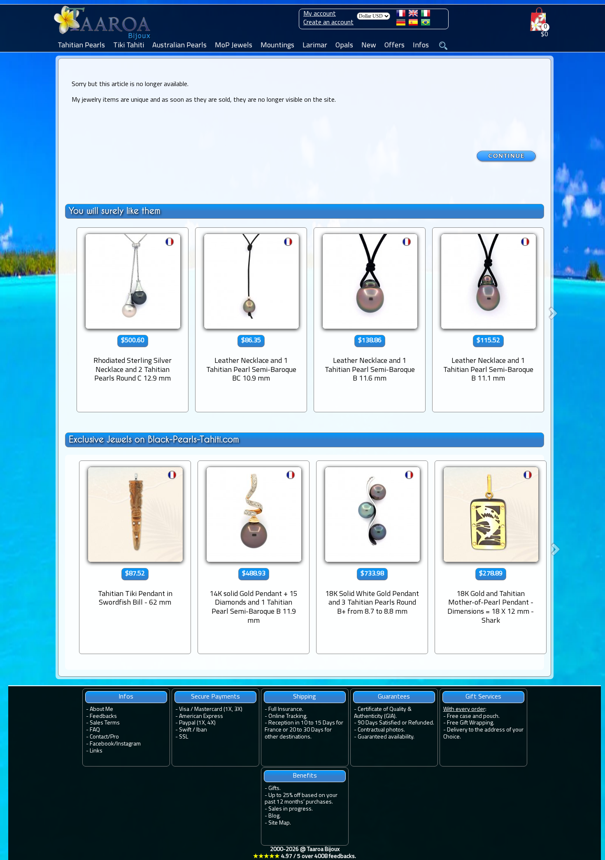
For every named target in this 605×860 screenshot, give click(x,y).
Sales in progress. (290, 809)
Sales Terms (105, 723)
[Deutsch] (400, 24)
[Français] (400, 15)
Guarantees (394, 697)
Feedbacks (103, 716)
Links (96, 751)
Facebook (102, 744)
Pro (114, 737)
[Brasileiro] (425, 24)
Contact (99, 737)
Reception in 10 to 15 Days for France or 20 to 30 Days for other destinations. (304, 730)
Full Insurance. (285, 709)
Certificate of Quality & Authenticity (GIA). (383, 713)
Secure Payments (215, 697)
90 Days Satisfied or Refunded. (396, 723)
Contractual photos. (381, 730)
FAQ (95, 730)
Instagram (128, 744)
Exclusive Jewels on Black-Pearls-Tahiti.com (154, 439)
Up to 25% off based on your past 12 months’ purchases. (301, 799)
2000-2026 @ (304, 853)
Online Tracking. (287, 716)
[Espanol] (413, 24)
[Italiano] (425, 15)
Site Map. (279, 823)
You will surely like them (115, 210)
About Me (101, 709)
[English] (413, 15)
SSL (183, 737)
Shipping (304, 697)
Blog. (274, 816)
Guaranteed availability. (386, 737)
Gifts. (274, 788)
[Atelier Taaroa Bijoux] (103, 40)
